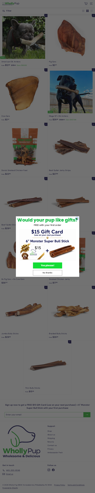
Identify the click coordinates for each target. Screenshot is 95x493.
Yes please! (47, 265)
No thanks (47, 272)
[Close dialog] (76, 218)
